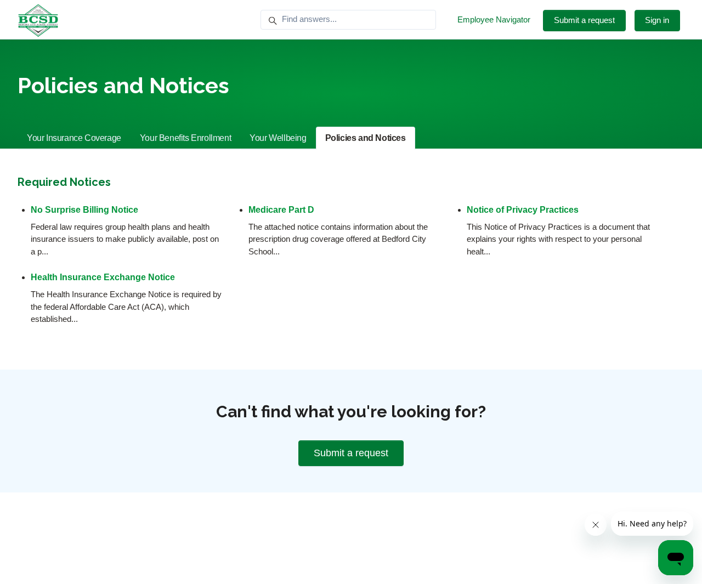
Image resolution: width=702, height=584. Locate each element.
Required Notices (64, 182)
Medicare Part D (281, 209)
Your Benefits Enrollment (185, 138)
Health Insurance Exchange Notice (103, 277)
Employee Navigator (493, 19)
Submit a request (584, 20)
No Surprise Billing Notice (84, 209)
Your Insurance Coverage (74, 138)
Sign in (657, 20)
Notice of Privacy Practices (523, 209)
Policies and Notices (365, 138)
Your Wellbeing (278, 138)
